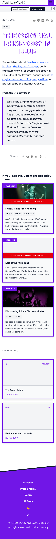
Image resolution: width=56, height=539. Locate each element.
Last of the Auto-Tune (17, 262)
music (6, 27)
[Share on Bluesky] (34, 20)
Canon (28, 494)
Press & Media (28, 488)
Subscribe (37, 9)
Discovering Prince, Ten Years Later (24, 311)
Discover (28, 482)
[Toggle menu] (51, 2)
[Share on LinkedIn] (43, 20)
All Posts (28, 501)
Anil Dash (13, 2)
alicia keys (29, 214)
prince (18, 214)
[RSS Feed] (28, 515)
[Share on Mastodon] (38, 20)
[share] (51, 20)
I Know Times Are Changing (20, 208)
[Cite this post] (47, 20)
